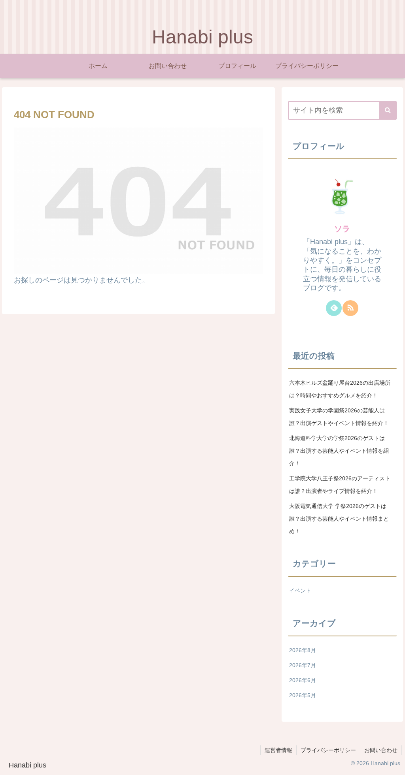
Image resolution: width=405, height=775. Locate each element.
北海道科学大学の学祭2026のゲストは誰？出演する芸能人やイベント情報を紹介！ (339, 451)
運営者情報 (278, 750)
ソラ (342, 228)
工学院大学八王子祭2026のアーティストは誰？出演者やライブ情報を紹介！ (339, 484)
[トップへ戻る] (393, 763)
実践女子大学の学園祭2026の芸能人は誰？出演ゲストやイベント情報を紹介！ (339, 416)
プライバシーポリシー (328, 750)
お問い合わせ (380, 750)
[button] (388, 110)
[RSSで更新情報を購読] (350, 308)
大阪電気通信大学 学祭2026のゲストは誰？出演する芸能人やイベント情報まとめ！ (339, 518)
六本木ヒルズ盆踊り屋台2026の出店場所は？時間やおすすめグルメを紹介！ (339, 389)
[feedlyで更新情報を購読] (334, 308)
